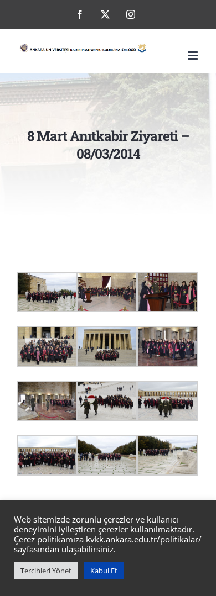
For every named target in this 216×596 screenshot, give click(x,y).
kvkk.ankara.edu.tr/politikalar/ (144, 539)
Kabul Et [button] (103, 571)
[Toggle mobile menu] (193, 55)
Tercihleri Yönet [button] (45, 571)
